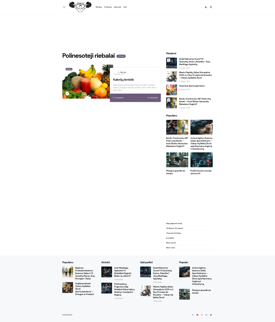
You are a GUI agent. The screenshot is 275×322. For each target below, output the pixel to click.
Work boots (171, 243)
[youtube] (197, 315)
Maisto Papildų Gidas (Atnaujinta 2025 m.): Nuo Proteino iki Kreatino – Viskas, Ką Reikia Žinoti (195, 75)
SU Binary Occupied (174, 228)
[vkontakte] (206, 315)
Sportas (123, 72)
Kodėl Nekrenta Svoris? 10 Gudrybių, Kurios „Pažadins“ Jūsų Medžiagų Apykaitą (194, 62)
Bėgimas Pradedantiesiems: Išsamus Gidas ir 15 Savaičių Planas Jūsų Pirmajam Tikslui (85, 273)
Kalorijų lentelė (123, 80)
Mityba (69, 69)
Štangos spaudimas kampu (175, 172)
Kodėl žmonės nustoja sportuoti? (200, 172)
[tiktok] (211, 315)
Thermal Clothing (173, 233)
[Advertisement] (137, 30)
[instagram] (202, 315)
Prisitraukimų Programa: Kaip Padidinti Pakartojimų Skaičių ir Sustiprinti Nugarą (124, 289)
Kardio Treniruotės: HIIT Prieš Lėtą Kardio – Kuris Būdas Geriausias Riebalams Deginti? (195, 101)
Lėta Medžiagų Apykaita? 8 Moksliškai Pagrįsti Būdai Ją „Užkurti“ (122, 272)
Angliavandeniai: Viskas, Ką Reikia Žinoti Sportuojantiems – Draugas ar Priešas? (84, 289)
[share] (67, 93)
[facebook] (193, 315)
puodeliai (170, 238)
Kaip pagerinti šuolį (174, 223)
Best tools (170, 248)
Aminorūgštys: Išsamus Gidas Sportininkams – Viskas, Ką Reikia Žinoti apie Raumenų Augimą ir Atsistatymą (201, 143)
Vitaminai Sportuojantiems (192, 86)
